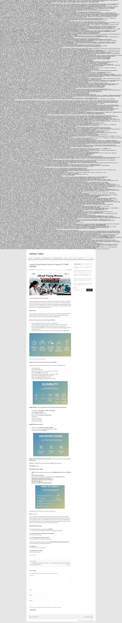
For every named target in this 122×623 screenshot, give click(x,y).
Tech (70, 258)
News (65, 258)
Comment (31, 575)
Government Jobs (46, 258)
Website (31, 600)
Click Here (36, 466)
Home (30, 258)
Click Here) (43, 359)
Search (75, 287)
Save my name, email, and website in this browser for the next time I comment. (45, 607)
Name (30, 589)
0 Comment (69, 269)
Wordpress (92, 620)
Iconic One (80, 620)
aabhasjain (33, 269)
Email (30, 595)
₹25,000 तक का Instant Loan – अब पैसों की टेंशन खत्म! (83, 267)
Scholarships (37, 258)
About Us (80, 258)
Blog (75, 258)
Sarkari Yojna (36, 253)
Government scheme (57, 258)
